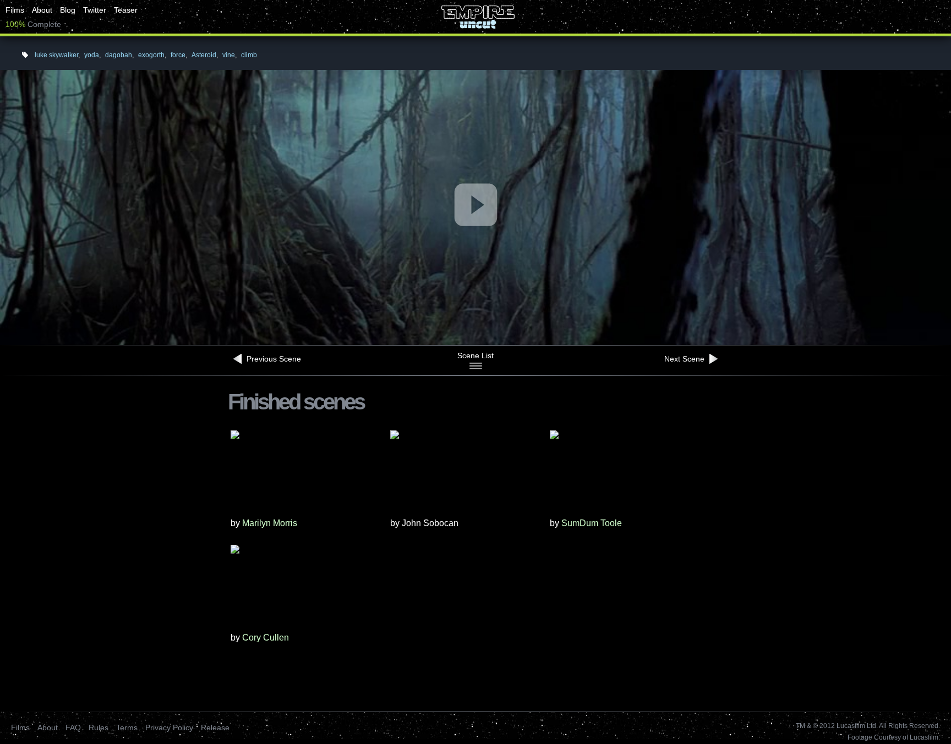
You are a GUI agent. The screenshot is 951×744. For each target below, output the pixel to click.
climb (249, 55)
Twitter (94, 10)
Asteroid (204, 55)
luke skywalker (56, 55)
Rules (98, 727)
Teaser (126, 10)
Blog (67, 10)
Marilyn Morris (269, 523)
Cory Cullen (265, 637)
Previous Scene (272, 358)
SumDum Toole (591, 523)
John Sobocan (430, 523)
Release (215, 727)
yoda (91, 55)
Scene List (475, 355)
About (42, 10)
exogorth (151, 55)
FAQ (73, 727)
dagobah (118, 55)
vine (228, 55)
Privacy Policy (169, 727)
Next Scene (685, 358)
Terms (127, 727)
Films (15, 10)
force (178, 55)
